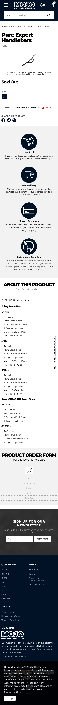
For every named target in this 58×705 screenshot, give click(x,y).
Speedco (5, 599)
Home (4, 26)
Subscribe (42, 539)
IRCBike (5, 578)
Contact (33, 574)
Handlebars (16, 26)
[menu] (6, 5)
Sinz (3, 595)
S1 (2, 590)
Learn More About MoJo (13, 656)
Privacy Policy (8, 612)
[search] (49, 15)
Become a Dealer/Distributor (38, 579)
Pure (3, 586)
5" (4, 97)
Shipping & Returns (10, 616)
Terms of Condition (10, 620)
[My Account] (42, 5)
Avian (4, 570)
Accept (10, 698)
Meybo (4, 582)
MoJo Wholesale (37, 584)
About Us (33, 570)
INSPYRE (5, 574)
